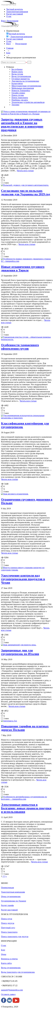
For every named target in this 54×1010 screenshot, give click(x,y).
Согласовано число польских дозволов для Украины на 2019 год (25, 192)
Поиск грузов (18, 95)
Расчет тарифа (7, 905)
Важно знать (17, 72)
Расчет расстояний (14, 39)
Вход (3, 21)
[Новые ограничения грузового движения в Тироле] (27, 261)
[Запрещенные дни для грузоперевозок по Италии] (18, 645)
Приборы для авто (20, 100)
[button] (29, 62)
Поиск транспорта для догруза (14, 936)
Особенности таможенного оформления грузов (20, 346)
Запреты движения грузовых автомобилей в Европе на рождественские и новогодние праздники (22, 125)
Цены (3, 954)
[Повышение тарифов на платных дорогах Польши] (9, 721)
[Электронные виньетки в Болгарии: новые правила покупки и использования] (27, 799)
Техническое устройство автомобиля (28, 102)
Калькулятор (17, 83)
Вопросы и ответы (9, 959)
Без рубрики (17, 69)
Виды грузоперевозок (21, 76)
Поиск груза (6, 919)
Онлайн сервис (18, 93)
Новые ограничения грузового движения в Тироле (22, 268)
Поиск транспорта (20, 97)
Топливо (15, 105)
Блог (8, 53)
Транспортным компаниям (13, 892)
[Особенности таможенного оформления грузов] (27, 339)
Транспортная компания (17, 11)
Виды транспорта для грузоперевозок (18, 972)
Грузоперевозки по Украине (13, 901)
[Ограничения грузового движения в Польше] (14, 494)
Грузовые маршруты (21, 79)
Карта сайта (6, 963)
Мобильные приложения (23, 88)
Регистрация (12, 21)
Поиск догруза (7, 923)
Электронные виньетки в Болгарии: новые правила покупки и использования (26, 808)
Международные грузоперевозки (26, 86)
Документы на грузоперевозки (25, 81)
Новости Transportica (21, 90)
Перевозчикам (7, 887)
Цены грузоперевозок (11, 896)
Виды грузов (17, 74)
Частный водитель (16, 34)
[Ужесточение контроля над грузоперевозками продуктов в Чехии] (27, 570)
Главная (9, 48)
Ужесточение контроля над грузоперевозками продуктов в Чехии (23, 579)
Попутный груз (8, 927)
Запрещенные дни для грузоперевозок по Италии (20, 652)
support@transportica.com (12, 990)
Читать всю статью (25, 170)
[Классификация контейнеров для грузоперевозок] (27, 418)
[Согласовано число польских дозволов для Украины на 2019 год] (25, 185)
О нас (8, 41)
